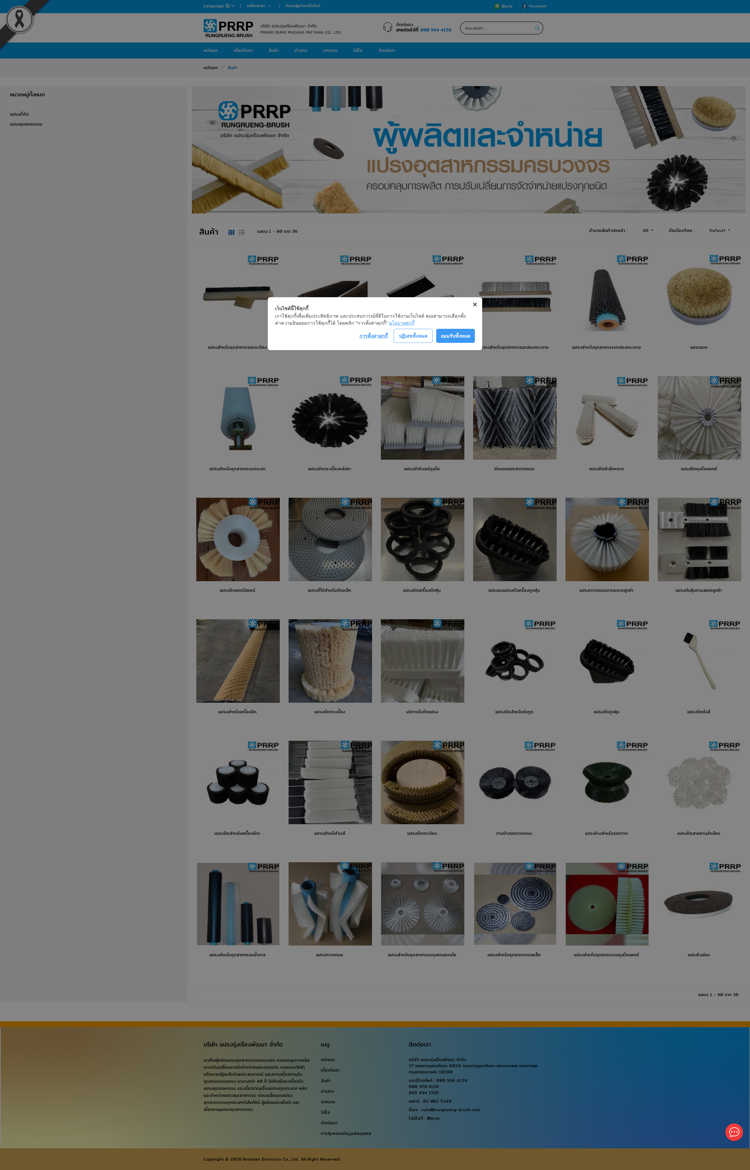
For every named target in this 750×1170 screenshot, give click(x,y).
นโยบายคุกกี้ (402, 323)
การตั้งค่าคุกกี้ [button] (373, 336)
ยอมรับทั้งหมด (455, 336)
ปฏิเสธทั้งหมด (413, 336)
